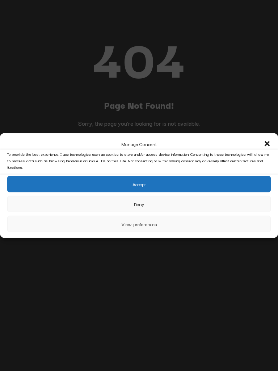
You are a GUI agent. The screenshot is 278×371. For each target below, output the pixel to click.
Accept (139, 184)
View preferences (139, 224)
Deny (139, 204)
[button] (267, 143)
